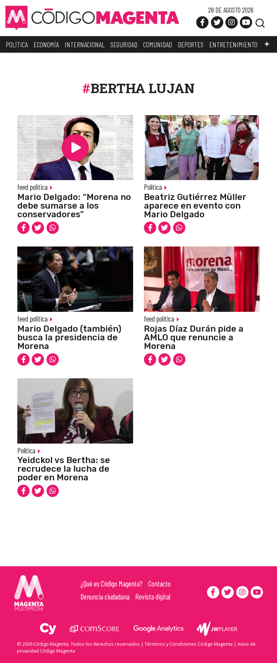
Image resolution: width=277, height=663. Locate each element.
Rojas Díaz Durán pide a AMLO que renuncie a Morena (193, 337)
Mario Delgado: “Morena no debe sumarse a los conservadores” (74, 205)
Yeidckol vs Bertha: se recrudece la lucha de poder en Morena (63, 469)
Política (153, 186)
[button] (266, 44)
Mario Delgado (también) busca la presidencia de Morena (69, 337)
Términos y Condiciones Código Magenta (189, 644)
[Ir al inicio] (92, 17)
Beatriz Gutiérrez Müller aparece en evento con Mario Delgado (195, 205)
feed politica (32, 186)
